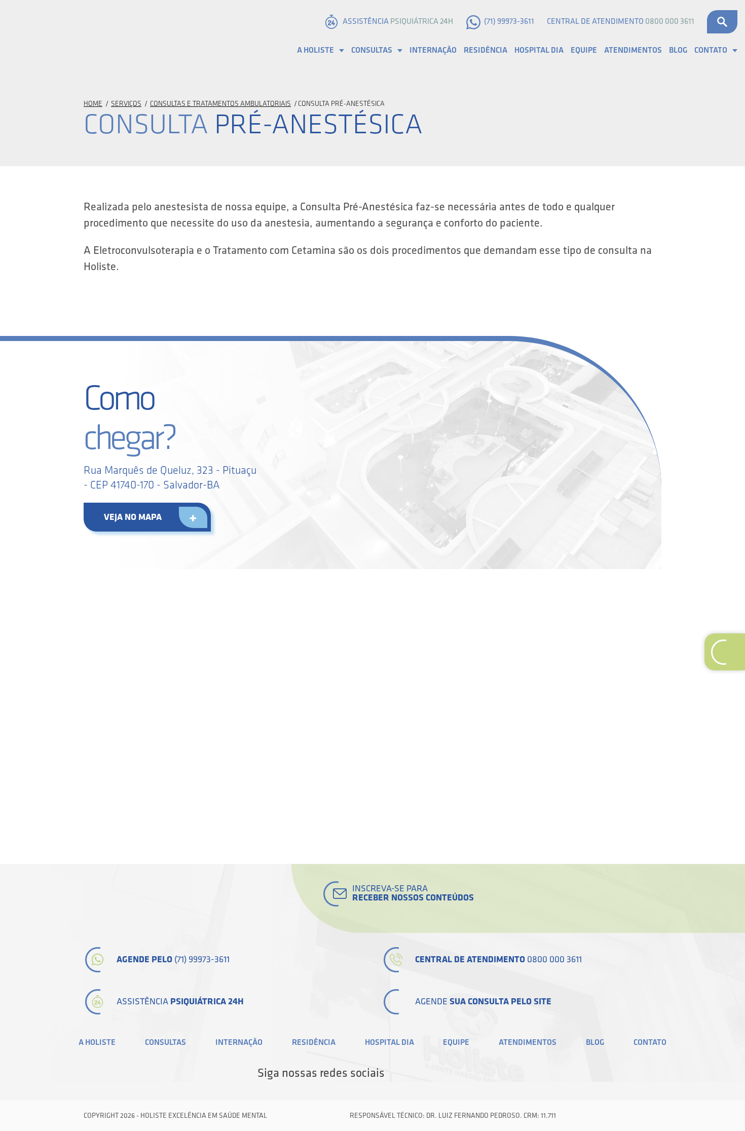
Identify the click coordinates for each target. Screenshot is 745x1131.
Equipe (584, 50)
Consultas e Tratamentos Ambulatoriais (220, 103)
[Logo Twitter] (413, 1073)
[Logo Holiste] (58, 37)
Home (93, 103)
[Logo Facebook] (396, 1073)
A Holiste (315, 50)
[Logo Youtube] (447, 1073)
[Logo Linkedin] (430, 1073)
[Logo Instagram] (482, 1073)
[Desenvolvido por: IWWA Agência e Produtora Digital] (650, 1115)
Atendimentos (633, 50)
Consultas (371, 50)
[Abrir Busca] (722, 21)
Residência (485, 50)
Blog (678, 50)
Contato (710, 50)
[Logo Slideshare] (465, 1073)
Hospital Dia (539, 50)
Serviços (126, 103)
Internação (433, 50)
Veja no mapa (133, 517)
